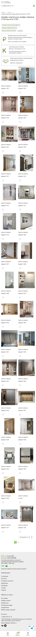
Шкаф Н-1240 (5, 439)
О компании (4, 576)
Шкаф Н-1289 (22, 264)
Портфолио (4, 585)
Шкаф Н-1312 (5, 205)
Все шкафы (4, 598)
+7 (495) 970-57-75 (6, 616)
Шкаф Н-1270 (22, 293)
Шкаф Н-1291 (5, 264)
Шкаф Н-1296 (22, 235)
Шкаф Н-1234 (22, 469)
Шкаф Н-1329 (22, 118)
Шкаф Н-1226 (22, 527)
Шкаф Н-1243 (22, 381)
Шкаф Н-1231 (5, 527)
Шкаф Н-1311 (22, 205)
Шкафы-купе (5, 603)
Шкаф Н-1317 (5, 176)
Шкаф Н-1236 (22, 439)
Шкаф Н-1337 (5, 88)
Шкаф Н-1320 (22, 147)
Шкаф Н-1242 (5, 410)
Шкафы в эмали (5, 600)
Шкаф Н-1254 (22, 322)
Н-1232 (20, 498)
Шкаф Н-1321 (5, 147)
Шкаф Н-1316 (22, 176)
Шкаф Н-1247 (5, 381)
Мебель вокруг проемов (8, 609)
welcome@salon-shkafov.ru (9, 623)
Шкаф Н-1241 (22, 410)
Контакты (4, 578)
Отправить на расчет (7, 581)
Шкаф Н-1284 (5, 293)
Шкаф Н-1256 (5, 322)
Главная (3, 590)
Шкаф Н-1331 (22, 88)
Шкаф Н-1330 (5, 118)
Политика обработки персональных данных (13, 569)
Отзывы (3, 588)
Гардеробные (5, 607)
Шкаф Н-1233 (5, 498)
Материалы (4, 583)
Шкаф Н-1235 (5, 469)
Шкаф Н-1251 (5, 352)
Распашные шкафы (6, 605)
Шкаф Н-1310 (5, 235)
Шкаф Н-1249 (22, 352)
